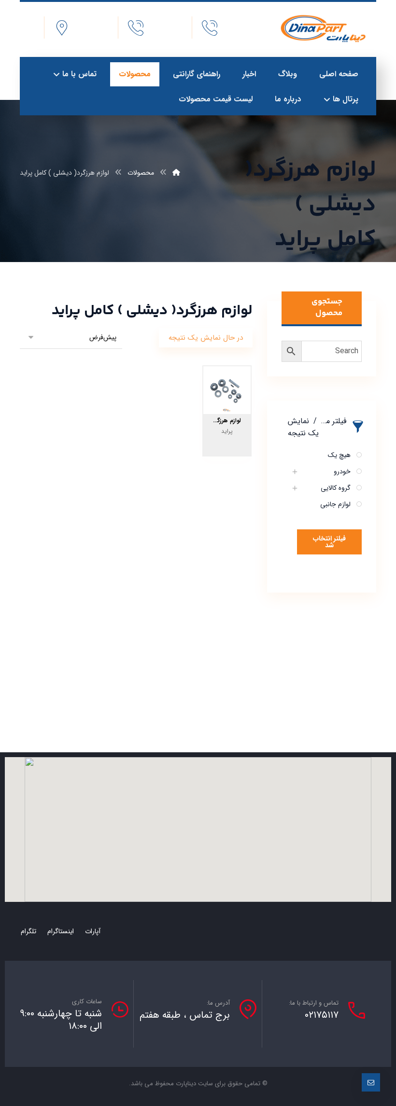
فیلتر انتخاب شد (329, 542)
